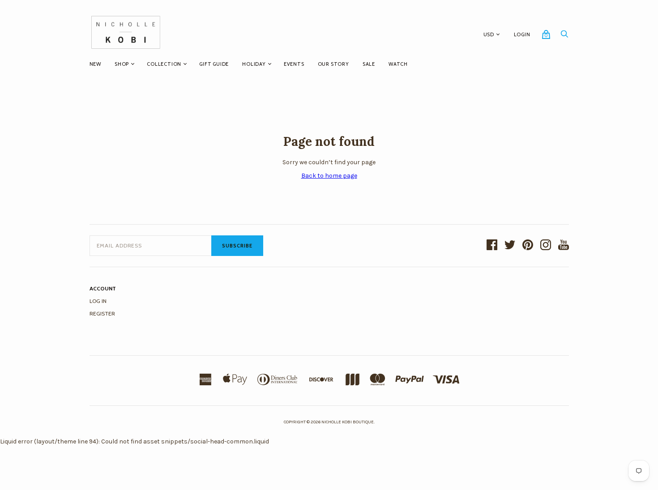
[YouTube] (563, 245)
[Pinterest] (527, 245)
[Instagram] (545, 245)
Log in (98, 301)
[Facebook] (492, 245)
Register (102, 313)
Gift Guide (214, 64)
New (95, 64)
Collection (164, 64)
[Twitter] (509, 245)
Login (522, 34)
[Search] (564, 36)
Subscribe (237, 246)
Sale (369, 64)
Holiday (254, 64)
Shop (122, 64)
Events (294, 64)
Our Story (333, 64)
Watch (398, 64)
